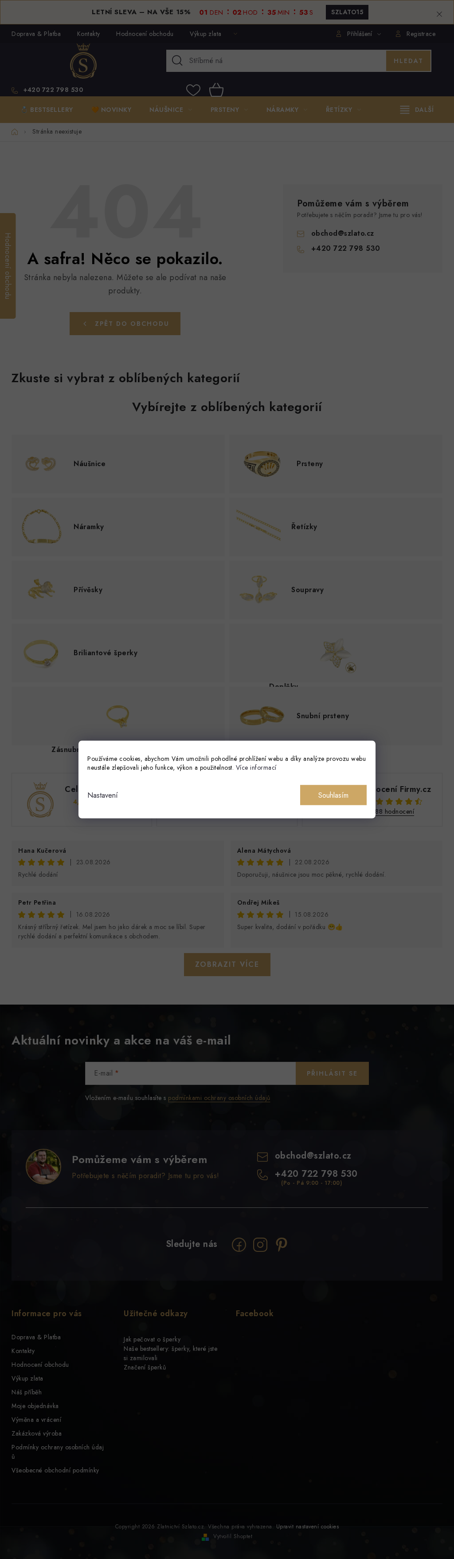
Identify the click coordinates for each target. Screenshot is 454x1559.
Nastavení (102, 795)
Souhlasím (333, 795)
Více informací (256, 767)
